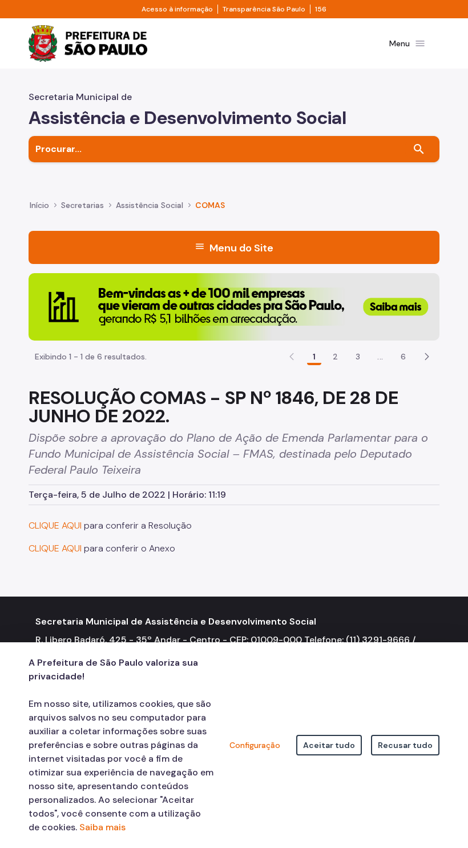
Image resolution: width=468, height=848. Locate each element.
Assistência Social (149, 205)
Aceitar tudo (329, 745)
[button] (427, 356)
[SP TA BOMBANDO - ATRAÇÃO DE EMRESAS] (234, 306)
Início (39, 205)
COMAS (210, 205)
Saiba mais (102, 827)
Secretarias (82, 205)
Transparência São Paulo (264, 9)
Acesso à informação (177, 9)
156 (320, 9)
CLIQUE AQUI (55, 525)
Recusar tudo (405, 745)
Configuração (254, 745)
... (380, 356)
